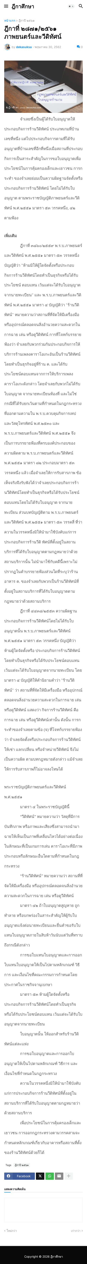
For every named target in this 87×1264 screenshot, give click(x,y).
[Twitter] (40, 1176)
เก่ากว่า (75, 1230)
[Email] (59, 1176)
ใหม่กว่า (12, 1230)
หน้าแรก (9, 20)
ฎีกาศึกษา (23, 6)
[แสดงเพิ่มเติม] (68, 1176)
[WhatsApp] (49, 1176)
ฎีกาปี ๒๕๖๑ (27, 20)
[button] (6, 6)
